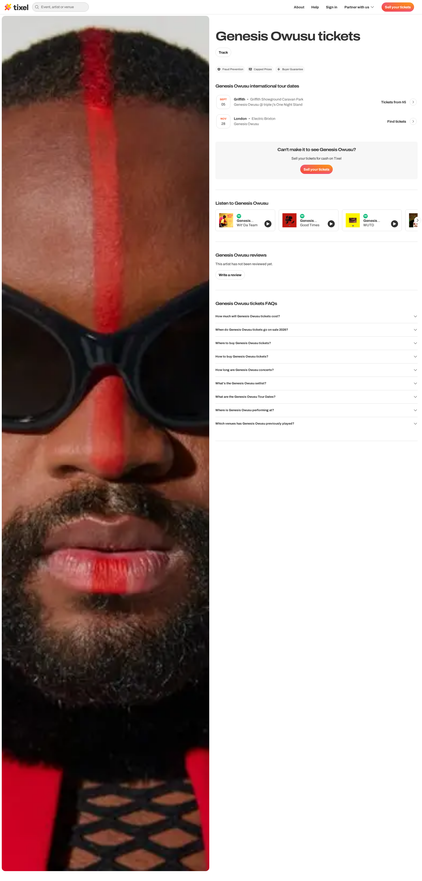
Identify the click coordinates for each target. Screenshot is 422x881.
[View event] (413, 102)
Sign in (331, 7)
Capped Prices (263, 69)
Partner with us (356, 7)
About (299, 7)
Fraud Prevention (232, 69)
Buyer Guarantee (292, 69)
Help (315, 7)
